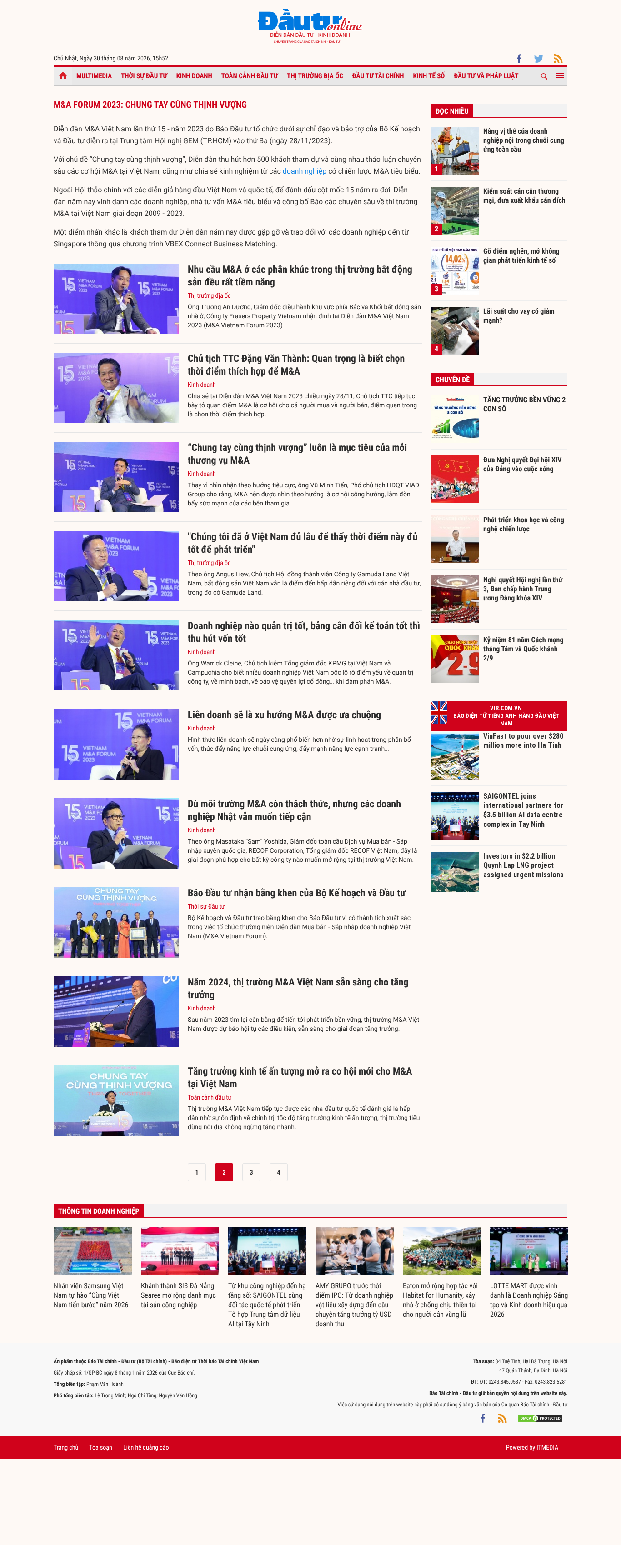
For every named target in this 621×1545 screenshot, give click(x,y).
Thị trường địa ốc (315, 76)
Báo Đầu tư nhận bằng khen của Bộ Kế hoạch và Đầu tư (297, 893)
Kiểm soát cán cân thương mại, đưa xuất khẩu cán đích (524, 196)
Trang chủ (66, 1447)
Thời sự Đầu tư (144, 76)
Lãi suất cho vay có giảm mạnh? (519, 316)
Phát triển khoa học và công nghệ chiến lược (523, 524)
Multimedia (94, 76)
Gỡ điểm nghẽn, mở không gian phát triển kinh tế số (521, 256)
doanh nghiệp (304, 171)
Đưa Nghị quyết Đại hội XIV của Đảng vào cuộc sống (522, 464)
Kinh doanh (194, 76)
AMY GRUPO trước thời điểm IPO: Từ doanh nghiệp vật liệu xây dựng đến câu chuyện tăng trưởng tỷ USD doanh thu (354, 1304)
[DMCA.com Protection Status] (540, 1418)
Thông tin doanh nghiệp (99, 1211)
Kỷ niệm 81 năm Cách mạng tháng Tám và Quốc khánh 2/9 (523, 648)
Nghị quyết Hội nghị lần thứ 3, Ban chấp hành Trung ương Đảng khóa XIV (522, 588)
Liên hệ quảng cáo (146, 1447)
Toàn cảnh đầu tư (249, 76)
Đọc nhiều (452, 111)
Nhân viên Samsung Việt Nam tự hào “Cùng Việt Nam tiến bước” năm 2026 (91, 1295)
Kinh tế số (429, 76)
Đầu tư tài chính (378, 76)
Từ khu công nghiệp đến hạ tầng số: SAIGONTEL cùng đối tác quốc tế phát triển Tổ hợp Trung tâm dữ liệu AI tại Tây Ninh (267, 1304)
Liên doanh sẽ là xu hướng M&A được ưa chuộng (284, 715)
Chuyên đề (453, 379)
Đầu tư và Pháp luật (486, 76)
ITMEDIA (547, 1447)
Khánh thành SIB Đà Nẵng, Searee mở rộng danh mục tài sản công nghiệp (178, 1295)
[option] (92, 1268)
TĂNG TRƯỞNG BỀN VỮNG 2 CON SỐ (524, 404)
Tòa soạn (100, 1447)
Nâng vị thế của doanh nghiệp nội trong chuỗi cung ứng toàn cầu (523, 140)
